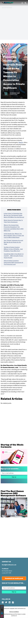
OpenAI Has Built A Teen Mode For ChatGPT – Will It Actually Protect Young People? (14, 255)
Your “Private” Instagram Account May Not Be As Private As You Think (13, 242)
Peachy (21, 142)
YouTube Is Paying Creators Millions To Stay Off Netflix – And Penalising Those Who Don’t (13, 249)
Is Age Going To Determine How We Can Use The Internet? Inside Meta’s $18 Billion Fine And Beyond (14, 215)
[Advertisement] (14, 24)
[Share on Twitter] (2, 610)
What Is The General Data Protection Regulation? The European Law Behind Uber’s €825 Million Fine (13, 228)
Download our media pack (14, 578)
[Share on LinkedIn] (2, 613)
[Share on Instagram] (2, 616)
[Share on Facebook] (2, 607)
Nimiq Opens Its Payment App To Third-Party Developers (13, 221)
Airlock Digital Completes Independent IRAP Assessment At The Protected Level (13, 262)
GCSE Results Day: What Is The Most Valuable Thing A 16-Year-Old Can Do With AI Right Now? (14, 235)
